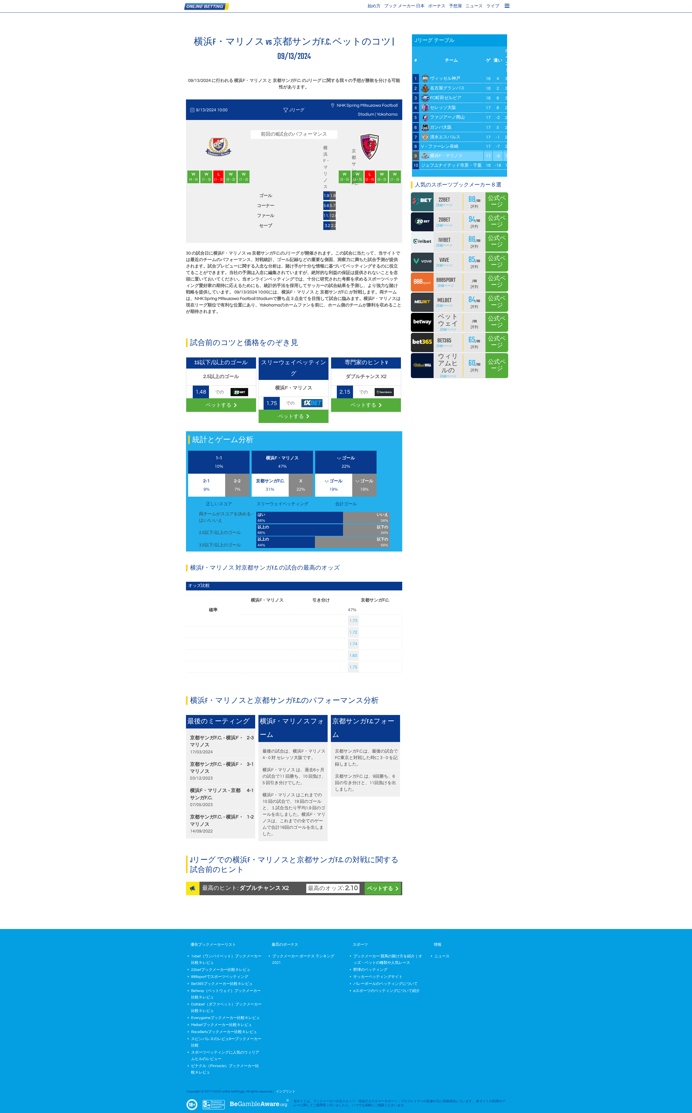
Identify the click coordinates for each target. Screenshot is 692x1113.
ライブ (492, 6)
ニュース (474, 6)
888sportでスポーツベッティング (219, 977)
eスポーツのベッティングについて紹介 (386, 991)
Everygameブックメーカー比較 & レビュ (225, 1018)
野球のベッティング (370, 970)
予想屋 (455, 6)
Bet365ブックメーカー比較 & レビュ (222, 984)
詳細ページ (444, 205)
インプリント (285, 1091)
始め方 (374, 6)
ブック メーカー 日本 (404, 6)
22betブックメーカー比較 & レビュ (220, 970)
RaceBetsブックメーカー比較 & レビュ (224, 1032)
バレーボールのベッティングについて (385, 984)
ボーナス (436, 6)
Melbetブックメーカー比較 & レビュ (221, 1025)
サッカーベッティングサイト (377, 977)
